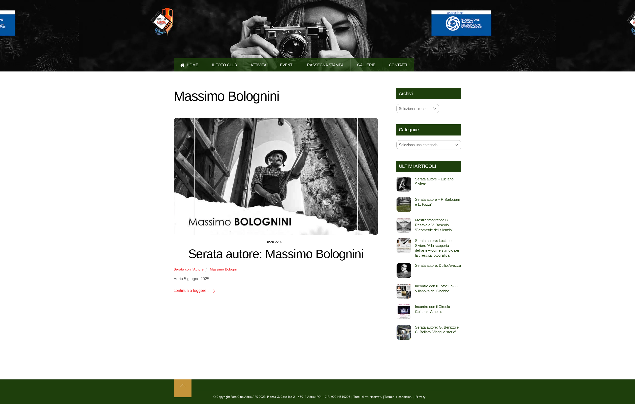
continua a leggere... (191, 290)
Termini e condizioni (398, 397)
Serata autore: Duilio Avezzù (438, 265)
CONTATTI (398, 65)
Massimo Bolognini (224, 269)
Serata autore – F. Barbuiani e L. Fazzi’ (437, 201)
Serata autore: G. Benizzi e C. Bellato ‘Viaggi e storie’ (437, 329)
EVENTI (286, 65)
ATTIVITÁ (258, 65)
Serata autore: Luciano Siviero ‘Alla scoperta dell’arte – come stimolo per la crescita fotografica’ (437, 247)
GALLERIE (366, 65)
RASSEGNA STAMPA (325, 65)
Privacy (420, 397)
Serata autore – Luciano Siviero (434, 181)
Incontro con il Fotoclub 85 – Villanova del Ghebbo (437, 288)
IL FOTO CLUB (224, 65)
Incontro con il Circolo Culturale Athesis (432, 309)
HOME (192, 65)
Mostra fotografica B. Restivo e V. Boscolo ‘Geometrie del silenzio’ (433, 225)
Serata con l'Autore (189, 269)
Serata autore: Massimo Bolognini (275, 254)
